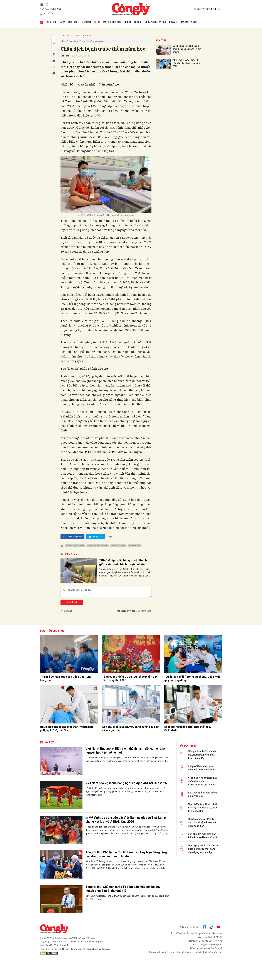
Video (194, 22)
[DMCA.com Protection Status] (84, 953)
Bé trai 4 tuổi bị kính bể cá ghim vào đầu (202, 794)
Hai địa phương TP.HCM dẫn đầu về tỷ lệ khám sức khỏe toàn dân (202, 822)
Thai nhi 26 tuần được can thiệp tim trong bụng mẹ (65, 678)
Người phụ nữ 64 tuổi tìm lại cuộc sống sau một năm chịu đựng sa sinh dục (203, 849)
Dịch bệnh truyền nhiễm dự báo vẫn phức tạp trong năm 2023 (186, 63)
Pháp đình (73, 22)
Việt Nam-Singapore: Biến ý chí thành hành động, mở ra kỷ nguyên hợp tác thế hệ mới (126, 750)
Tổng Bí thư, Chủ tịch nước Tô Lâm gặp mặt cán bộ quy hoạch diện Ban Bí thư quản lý (123, 889)
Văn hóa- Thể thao (112, 22)
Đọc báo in (49, 13)
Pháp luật (86, 22)
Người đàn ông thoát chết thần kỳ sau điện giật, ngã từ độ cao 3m (66, 728)
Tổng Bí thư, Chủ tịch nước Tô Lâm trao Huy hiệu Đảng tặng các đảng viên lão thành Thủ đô (126, 854)
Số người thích (144, 611)
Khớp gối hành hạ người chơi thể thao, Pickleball (187, 728)
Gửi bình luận (72, 602)
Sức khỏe (87, 35)
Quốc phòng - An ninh (155, 22)
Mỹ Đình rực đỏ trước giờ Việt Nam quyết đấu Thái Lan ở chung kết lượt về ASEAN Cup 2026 (126, 819)
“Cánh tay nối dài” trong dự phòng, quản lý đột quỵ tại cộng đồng (193, 678)
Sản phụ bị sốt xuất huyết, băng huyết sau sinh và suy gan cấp (130, 728)
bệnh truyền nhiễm (75, 545)
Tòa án (62, 22)
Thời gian (131, 611)
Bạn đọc (184, 22)
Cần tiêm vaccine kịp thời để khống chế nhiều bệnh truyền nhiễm (187, 49)
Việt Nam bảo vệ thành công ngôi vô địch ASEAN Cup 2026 (126, 783)
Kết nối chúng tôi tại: (189, 927)
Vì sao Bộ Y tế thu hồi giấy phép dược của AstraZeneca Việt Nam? (202, 781)
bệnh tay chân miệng (97, 545)
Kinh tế (127, 22)
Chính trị (51, 22)
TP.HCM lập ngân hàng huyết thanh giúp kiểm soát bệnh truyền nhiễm (123, 562)
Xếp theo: (121, 611)
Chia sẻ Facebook (74, 536)
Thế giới (138, 22)
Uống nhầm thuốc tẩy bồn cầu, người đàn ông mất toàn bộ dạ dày (202, 755)
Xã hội (97, 22)
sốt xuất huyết (118, 545)
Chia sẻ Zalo (97, 536)
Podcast (173, 22)
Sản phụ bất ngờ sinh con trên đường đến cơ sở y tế (202, 836)
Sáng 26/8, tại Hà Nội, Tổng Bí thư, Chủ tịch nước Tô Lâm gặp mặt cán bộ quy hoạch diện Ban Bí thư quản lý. (127, 897)
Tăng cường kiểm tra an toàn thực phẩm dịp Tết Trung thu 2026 (129, 678)
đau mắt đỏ (134, 545)
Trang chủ (65, 35)
